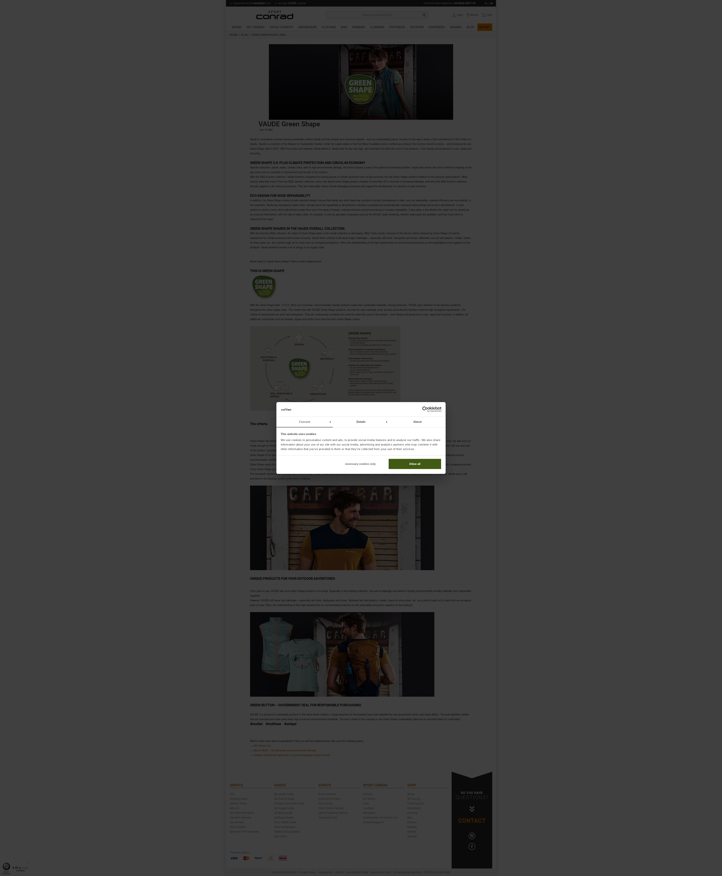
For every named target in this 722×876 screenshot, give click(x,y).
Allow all (414, 463)
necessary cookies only (360, 463)
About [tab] (417, 421)
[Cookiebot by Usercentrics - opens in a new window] (425, 409)
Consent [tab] (304, 421)
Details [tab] (361, 421)
